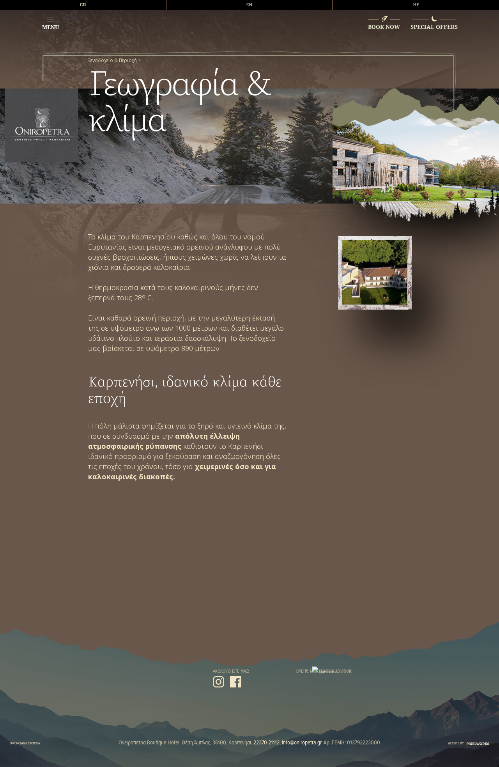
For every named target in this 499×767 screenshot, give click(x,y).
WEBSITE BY (456, 743)
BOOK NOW (384, 26)
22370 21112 (266, 742)
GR (83, 5)
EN (249, 5)
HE (416, 5)
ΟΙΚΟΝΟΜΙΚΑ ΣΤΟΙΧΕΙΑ (25, 743)
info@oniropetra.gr (301, 742)
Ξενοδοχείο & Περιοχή (112, 60)
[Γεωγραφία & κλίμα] (374, 272)
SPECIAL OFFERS (434, 26)
